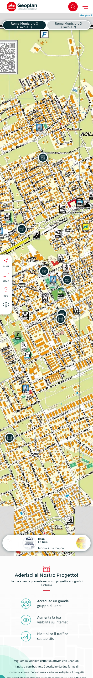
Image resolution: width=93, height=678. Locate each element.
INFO (6, 296)
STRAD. (6, 281)
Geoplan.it (86, 15)
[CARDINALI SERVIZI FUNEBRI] (43, 157)
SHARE (6, 266)
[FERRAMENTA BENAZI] (22, 229)
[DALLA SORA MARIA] (9, 438)
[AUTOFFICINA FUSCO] (67, 280)
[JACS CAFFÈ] (44, 271)
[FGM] (60, 319)
